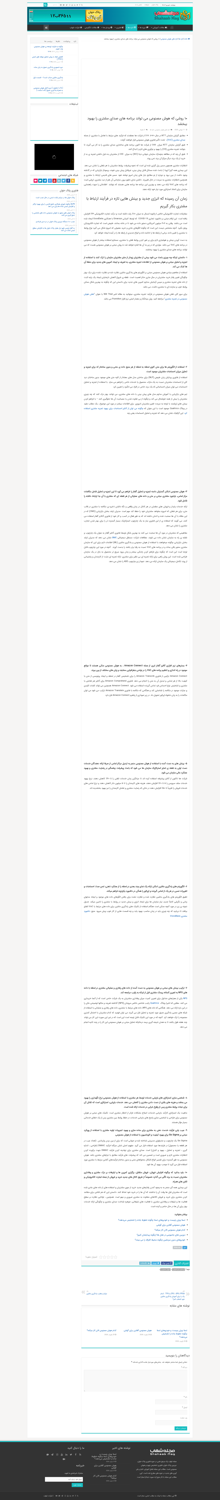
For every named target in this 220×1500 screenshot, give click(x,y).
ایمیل (184, 1407)
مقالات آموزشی (158, 27)
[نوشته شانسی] (46, 28)
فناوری (118, 27)
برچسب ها (48, 41)
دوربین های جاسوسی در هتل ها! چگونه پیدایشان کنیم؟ (161, 1235)
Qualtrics (154, 1003)
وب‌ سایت (183, 1417)
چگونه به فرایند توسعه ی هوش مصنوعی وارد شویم (48, 47)
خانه (172, 27)
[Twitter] (77, 4)
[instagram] (70, 4)
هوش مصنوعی (165, 1270)
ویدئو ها (106, 27)
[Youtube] (72, 4)
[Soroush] (64, 4)
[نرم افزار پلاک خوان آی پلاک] (66, 15)
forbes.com (177, 1247)
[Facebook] (79, 4)
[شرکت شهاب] (172, 15)
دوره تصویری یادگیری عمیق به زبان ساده (48, 67)
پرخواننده (67, 41)
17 (50, 62)
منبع (185, 1247)
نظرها (58, 41)
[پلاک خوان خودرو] (135, 1282)
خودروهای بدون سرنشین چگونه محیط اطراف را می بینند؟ (160, 1240)
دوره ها (143, 27)
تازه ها (130, 27)
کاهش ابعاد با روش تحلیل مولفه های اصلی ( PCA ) (47, 58)
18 (48, 51)
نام (185, 1397)
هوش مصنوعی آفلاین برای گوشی (170, 1225)
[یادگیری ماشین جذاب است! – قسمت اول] (70, 80)
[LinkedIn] (75, 4)
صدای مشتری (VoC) (176, 140)
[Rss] (82, 4)
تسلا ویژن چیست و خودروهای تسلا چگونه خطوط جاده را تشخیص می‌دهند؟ (151, 1220)
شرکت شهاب (75, 27)
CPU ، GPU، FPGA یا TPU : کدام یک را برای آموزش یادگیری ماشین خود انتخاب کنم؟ (173, 1295)
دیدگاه (184, 1367)
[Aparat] (61, 4)
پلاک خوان (155, 5)
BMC (114, 537)
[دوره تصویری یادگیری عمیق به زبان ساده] (70, 70)
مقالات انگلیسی (91, 27)
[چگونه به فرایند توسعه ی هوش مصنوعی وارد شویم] (70, 49)
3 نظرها (142, 130)
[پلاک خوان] (135, 49)
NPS (185, 998)
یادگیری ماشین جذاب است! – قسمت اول (48, 77)
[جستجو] (45, 5)
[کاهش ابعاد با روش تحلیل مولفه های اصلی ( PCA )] (70, 60)
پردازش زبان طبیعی (178, 1270)
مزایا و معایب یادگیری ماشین (96, 1292)
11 (50, 70)
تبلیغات (146, 5)
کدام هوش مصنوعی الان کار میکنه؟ (170, 1230)
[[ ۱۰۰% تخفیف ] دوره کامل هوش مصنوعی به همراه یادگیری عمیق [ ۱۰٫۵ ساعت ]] (70, 91)
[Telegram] (66, 4)
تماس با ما (138, 5)
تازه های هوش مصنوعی (169, 39)
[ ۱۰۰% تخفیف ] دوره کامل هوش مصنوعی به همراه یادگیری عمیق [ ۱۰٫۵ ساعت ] (48, 89)
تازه (75, 41)
